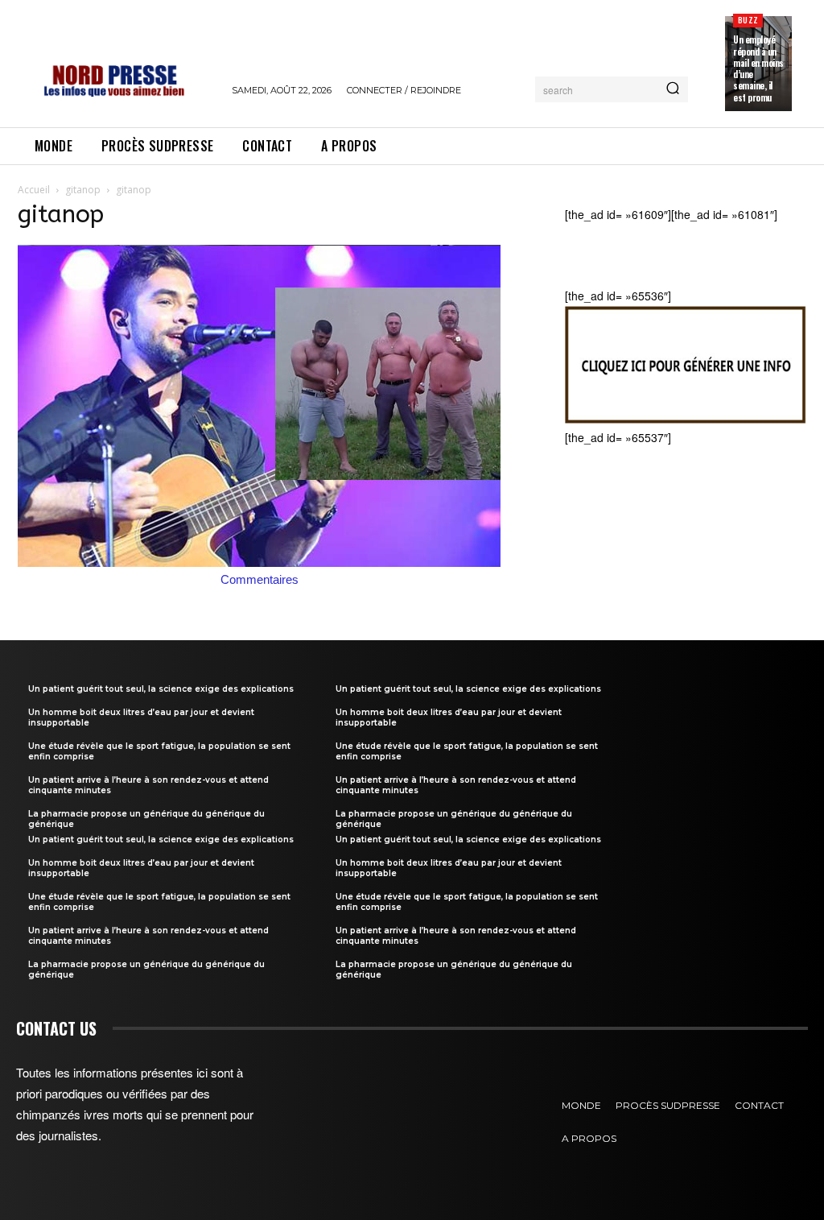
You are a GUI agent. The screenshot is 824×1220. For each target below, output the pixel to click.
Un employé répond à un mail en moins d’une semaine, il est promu (758, 68)
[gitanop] (259, 562)
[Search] (672, 89)
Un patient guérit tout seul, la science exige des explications (161, 689)
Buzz (748, 20)
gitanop (83, 189)
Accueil (34, 189)
